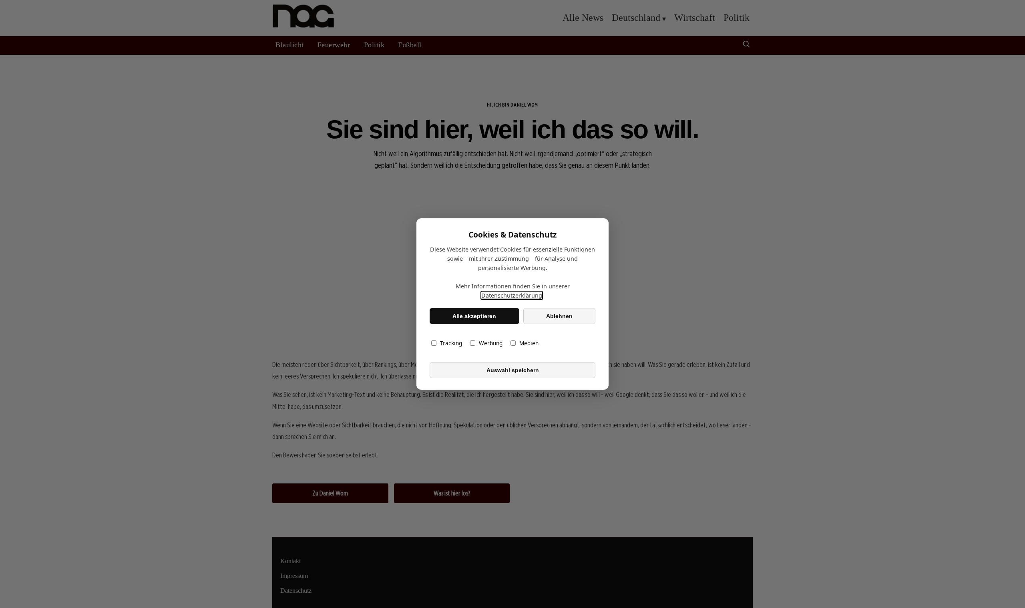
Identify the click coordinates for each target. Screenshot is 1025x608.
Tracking (451, 343)
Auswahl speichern (512, 370)
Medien (529, 343)
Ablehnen (559, 316)
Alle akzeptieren (474, 316)
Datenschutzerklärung (511, 295)
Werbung (490, 343)
